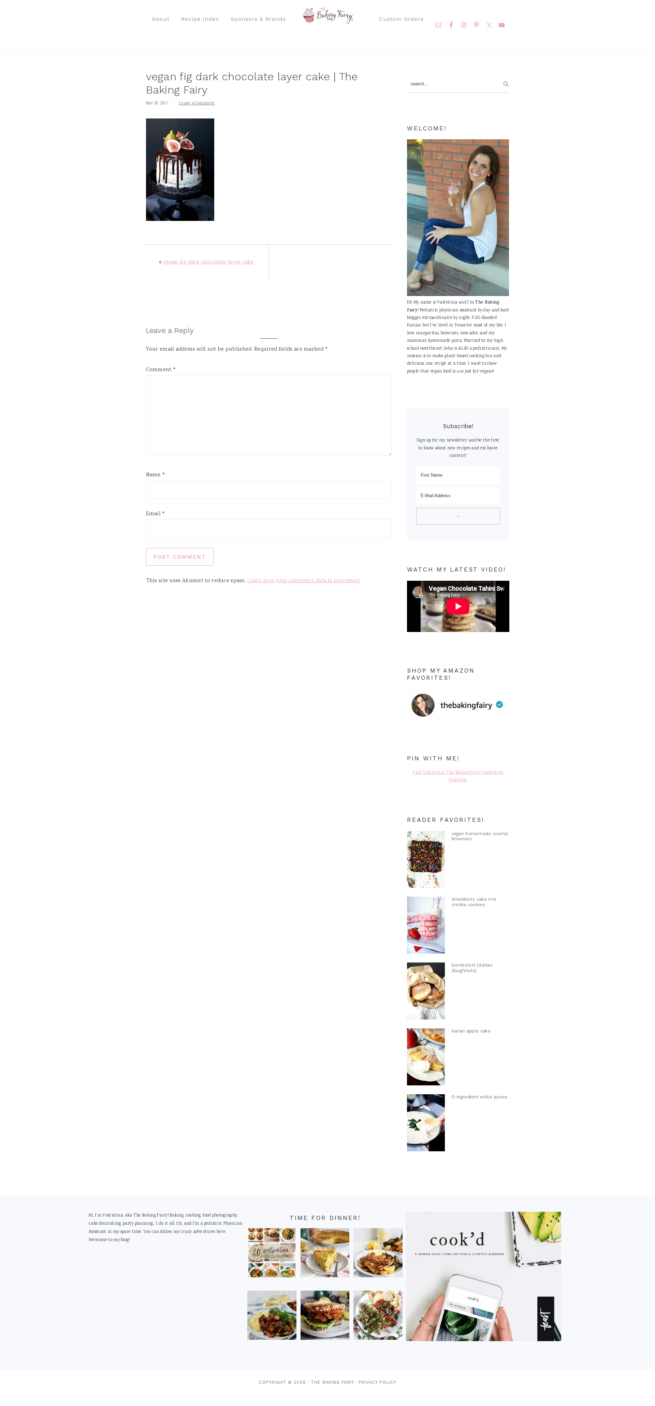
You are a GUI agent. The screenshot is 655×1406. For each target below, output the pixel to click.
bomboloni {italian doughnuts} (472, 967)
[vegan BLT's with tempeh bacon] (325, 1317)
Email (155, 514)
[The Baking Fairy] (327, 20)
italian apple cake (471, 1031)
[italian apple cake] (426, 1058)
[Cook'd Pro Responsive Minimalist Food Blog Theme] (483, 1340)
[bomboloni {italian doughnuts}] (426, 992)
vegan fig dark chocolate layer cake (208, 262)
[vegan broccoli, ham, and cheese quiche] (325, 1254)
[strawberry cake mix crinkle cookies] (426, 927)
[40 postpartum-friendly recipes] (271, 1254)
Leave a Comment (197, 103)
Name (155, 475)
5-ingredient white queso (480, 1096)
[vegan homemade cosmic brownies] (426, 861)
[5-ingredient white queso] (426, 1124)
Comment (161, 370)
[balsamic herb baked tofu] (271, 1317)
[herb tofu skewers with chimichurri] (378, 1317)
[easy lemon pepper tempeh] (378, 1254)
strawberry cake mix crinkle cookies (474, 902)
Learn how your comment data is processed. (303, 581)
